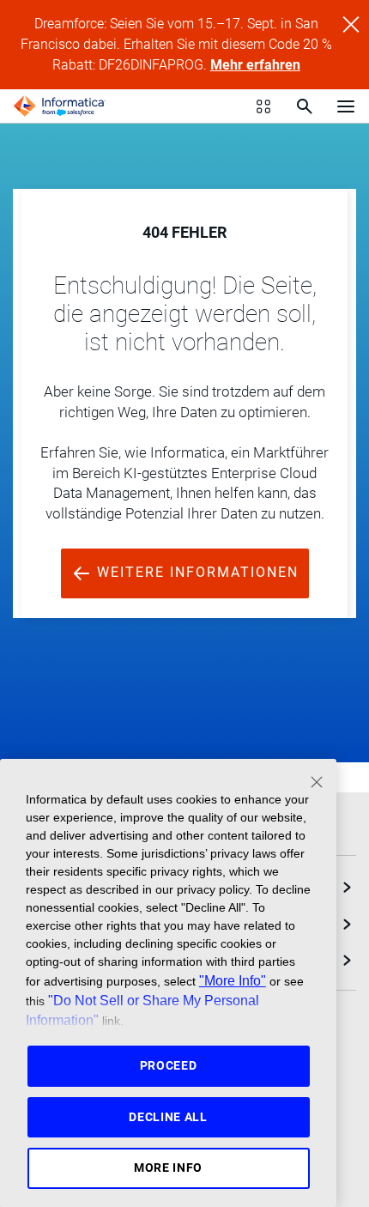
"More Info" (232, 980)
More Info (168, 1167)
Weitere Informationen (195, 572)
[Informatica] (59, 106)
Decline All (168, 1117)
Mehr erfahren (255, 65)
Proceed (168, 1065)
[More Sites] (263, 106)
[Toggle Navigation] (346, 105)
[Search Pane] (304, 106)
